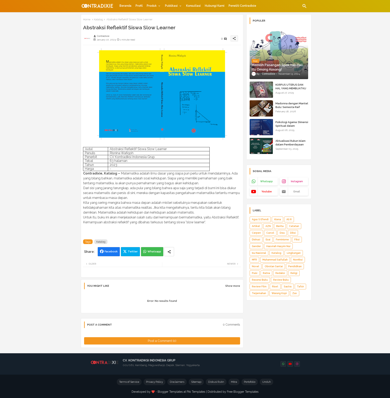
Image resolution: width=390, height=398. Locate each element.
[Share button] (169, 251)
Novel (255, 266)
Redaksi (280, 273)
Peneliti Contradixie (242, 5)
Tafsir (300, 286)
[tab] (125, 5)
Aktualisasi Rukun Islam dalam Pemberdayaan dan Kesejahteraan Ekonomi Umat (290, 146)
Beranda (125, 5)
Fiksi (297, 239)
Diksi (293, 232)
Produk (152, 5)
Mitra (234, 381)
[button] (304, 6)
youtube (266, 191)
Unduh (266, 381)
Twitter (133, 251)
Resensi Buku (260, 279)
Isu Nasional (259, 253)
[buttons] (283, 364)
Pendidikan (295, 266)
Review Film (259, 286)
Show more (232, 285)
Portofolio (249, 381)
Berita (280, 226)
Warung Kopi (279, 293)
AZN (268, 226)
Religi (293, 273)
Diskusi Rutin (216, 381)
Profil (139, 5)
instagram (297, 181)
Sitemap (196, 381)
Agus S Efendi (260, 219)
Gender (256, 246)
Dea (282, 232)
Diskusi (256, 239)
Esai (268, 239)
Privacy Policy (154, 381)
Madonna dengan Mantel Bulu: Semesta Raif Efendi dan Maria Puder (291, 107)
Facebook (111, 251)
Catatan (294, 226)
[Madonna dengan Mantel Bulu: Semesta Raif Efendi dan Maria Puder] (261, 108)
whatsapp (266, 181)
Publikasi (171, 5)
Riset (275, 286)
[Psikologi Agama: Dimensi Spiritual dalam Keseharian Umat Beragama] (261, 127)
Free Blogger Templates (243, 391)
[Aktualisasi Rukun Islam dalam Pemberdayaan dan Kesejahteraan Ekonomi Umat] (261, 146)
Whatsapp (154, 251)
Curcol (270, 232)
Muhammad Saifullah (275, 259)
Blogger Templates (170, 391)
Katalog (98, 19)
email (297, 191)
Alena (277, 219)
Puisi (254, 273)
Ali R (289, 219)
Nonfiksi (298, 259)
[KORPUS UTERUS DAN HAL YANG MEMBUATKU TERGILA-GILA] (261, 90)
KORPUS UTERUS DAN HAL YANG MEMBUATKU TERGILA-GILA (290, 88)
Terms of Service (129, 381)
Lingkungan (294, 253)
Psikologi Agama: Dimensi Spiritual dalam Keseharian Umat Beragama (291, 128)
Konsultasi (193, 5)
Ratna (266, 273)
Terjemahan (259, 293)
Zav (294, 293)
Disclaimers (177, 381)
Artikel (256, 226)
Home (86, 19)
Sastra (287, 286)
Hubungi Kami (214, 5)
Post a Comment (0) (162, 341)
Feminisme (282, 239)
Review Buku (281, 279)
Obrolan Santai (274, 266)
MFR (254, 259)
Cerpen (256, 232)
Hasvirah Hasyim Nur (278, 246)
